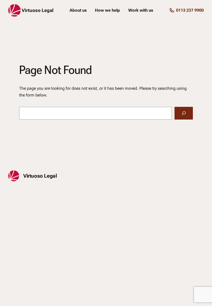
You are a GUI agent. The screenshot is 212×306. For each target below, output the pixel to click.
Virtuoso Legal (38, 10)
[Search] (184, 113)
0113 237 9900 (190, 10)
